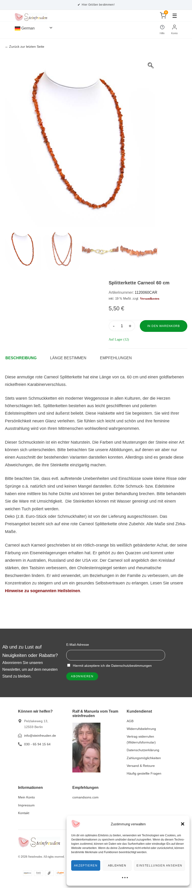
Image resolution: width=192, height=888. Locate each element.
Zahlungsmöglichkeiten (144, 758)
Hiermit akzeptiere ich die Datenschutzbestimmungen (112, 665)
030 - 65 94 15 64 (37, 744)
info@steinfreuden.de (40, 735)
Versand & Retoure (141, 766)
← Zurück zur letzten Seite (24, 46)
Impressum (26, 805)
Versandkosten (149, 298)
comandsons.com (85, 797)
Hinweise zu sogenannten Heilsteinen (42, 590)
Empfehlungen (116, 358)
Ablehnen (117, 865)
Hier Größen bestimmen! (96, 5)
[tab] (23, 358)
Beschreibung (21, 358)
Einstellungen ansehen (159, 865)
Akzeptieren (86, 865)
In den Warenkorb (163, 326)
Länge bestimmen (68, 358)
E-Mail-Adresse (77, 644)
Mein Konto (26, 797)
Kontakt (23, 813)
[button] (182, 824)
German (27, 28)
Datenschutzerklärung (143, 750)
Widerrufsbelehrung (141, 729)
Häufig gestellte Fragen (144, 773)
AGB (130, 721)
